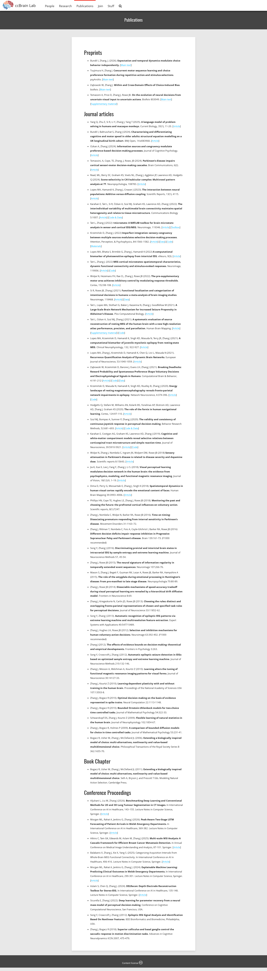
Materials (96, 246)
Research (65, 6)
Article (176, 126)
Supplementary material (104, 103)
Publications (84, 6)
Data (162, 241)
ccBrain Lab (25, 5)
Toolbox (175, 227)
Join (100, 6)
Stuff (111, 6)
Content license (130, 963)
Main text (126, 65)
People (49, 6)
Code (169, 241)
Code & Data (115, 217)
